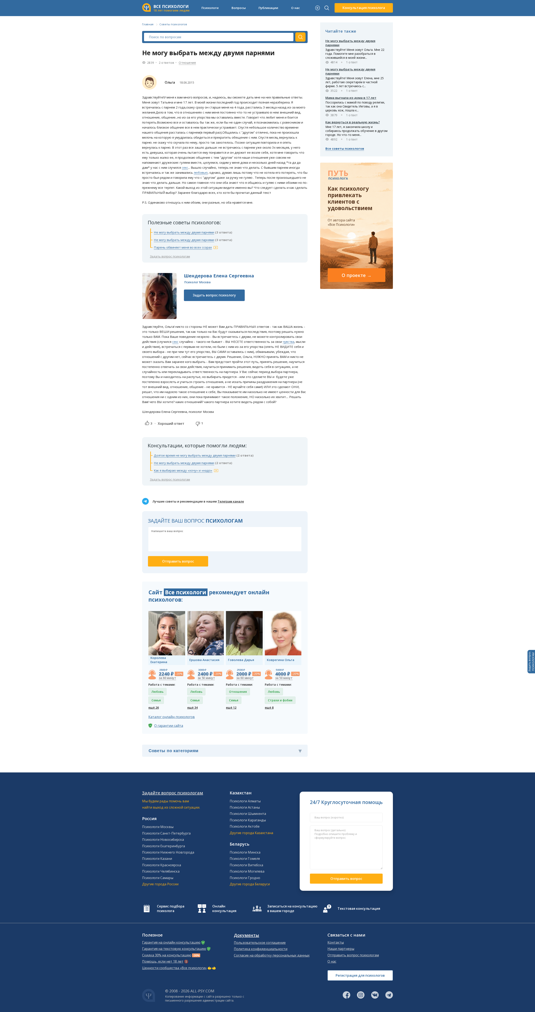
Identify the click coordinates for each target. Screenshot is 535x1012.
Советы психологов (173, 24)
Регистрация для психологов (360, 975)
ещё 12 (231, 708)
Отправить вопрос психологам (353, 955)
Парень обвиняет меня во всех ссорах (183, 247)
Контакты (335, 942)
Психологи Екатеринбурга (163, 846)
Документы (246, 935)
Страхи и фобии (280, 700)
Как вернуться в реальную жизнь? (352, 122)
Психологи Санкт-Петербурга (166, 833)
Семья (156, 700)
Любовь (157, 692)
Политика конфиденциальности (260, 949)
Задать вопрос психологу (214, 295)
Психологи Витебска (246, 865)
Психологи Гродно (245, 877)
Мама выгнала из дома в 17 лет (350, 98)
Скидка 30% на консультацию (166, 955)
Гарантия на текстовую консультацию (174, 948)
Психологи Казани (157, 858)
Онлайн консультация (224, 908)
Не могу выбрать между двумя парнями (184, 232)
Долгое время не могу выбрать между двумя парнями (195, 455)
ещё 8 (269, 708)
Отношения (187, 63)
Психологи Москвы (157, 826)
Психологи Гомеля (245, 858)
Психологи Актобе (245, 826)
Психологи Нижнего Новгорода (168, 852)
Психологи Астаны (245, 807)
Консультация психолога (364, 7)
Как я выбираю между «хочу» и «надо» (183, 470)
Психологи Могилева (247, 871)
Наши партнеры (340, 948)
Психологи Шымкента (248, 813)
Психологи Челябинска (161, 871)
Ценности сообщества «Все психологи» (174, 968)
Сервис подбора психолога (170, 908)
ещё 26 (153, 708)
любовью (201, 172)
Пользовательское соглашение (260, 942)
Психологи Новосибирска (163, 839)
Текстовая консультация (359, 908)
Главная (148, 24)
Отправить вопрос (346, 878)
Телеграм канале (231, 501)
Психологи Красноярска (161, 865)
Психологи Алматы (245, 801)
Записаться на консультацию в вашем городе (292, 908)
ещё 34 (192, 708)
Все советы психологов (344, 148)
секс (185, 167)
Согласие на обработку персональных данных (272, 955)
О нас (331, 961)
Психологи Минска (245, 852)
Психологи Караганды (248, 820)
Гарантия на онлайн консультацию (171, 942)
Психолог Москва (197, 282)
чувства (288, 341)
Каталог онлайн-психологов (171, 717)
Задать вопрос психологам (170, 256)
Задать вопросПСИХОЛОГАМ (531, 662)
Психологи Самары (157, 877)
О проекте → (357, 275)
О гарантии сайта (168, 725)
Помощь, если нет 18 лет (162, 961)
